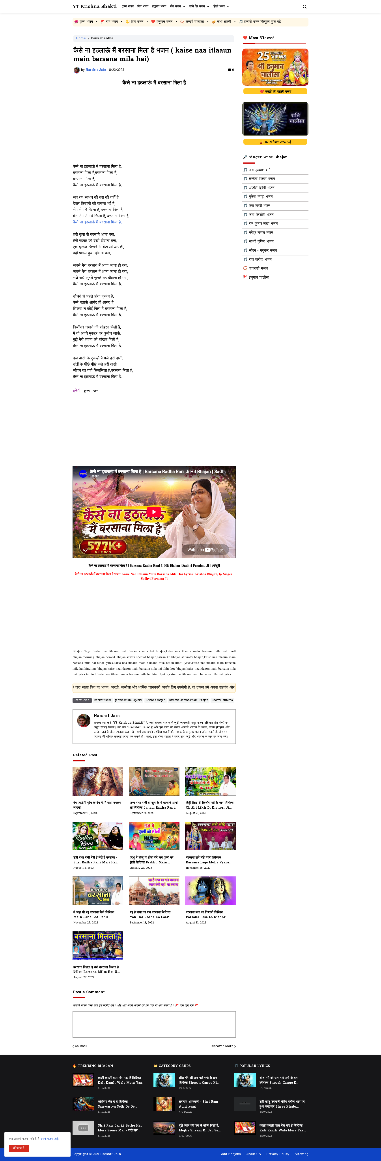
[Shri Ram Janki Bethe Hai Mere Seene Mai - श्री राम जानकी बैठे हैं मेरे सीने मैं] (83, 1128)
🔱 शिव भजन (74, 22)
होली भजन (219, 6)
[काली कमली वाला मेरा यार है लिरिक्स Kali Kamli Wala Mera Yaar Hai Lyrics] (83, 1080)
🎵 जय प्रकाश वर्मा (256, 170)
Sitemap (301, 1154)
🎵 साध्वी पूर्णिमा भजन (258, 241)
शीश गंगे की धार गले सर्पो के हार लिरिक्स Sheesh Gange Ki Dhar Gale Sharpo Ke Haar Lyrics (200, 1080)
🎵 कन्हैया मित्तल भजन (259, 179)
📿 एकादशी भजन (255, 268)
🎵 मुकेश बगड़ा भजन (258, 197)
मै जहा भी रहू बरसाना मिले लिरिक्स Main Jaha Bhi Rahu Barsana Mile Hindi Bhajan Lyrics (96, 915)
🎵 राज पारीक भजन (257, 259)
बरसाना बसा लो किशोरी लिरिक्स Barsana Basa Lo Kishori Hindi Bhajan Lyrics (206, 915)
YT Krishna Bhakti (95, 6)
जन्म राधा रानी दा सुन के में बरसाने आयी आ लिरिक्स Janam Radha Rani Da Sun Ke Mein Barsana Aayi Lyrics (153, 805)
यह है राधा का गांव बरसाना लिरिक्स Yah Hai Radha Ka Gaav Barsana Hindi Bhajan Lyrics (150, 915)
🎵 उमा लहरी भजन (256, 206)
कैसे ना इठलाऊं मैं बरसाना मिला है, (97, 222)
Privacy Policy (277, 1154)
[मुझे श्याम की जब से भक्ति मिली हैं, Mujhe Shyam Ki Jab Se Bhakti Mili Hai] (164, 1128)
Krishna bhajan (155, 700)
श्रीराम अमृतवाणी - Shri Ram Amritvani (198, 1104)
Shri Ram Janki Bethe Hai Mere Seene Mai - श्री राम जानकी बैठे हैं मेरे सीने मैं (120, 1128)
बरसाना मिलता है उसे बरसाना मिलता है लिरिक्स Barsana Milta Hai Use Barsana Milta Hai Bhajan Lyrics (97, 970)
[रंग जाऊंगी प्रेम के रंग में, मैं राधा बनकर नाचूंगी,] (98, 781)
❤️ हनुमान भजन (101, 22)
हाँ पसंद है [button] (18, 1148)
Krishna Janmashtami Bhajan (188, 700)
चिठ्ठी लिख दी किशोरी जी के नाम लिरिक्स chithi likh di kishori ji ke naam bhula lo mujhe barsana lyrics (209, 805)
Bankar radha (102, 39)
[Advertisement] (154, 127)
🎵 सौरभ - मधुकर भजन (260, 250)
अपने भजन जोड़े (49, 1139)
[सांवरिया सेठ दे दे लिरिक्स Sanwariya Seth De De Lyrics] (83, 1104)
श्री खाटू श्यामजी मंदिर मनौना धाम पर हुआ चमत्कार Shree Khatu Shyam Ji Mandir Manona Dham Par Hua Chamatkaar (282, 1104)
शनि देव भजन (197, 6)
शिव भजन (142, 6)
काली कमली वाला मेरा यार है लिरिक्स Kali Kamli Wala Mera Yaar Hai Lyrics (120, 1080)
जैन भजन (175, 6)
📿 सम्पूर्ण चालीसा (132, 22)
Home (81, 39)
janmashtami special (128, 700)
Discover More (222, 1046)
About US (253, 1154)
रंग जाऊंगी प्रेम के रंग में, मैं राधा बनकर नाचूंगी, (97, 805)
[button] (304, 6)
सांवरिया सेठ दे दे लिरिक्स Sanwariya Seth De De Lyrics (116, 1104)
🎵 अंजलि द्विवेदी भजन (259, 188)
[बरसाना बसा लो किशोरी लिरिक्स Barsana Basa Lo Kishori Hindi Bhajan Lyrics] (210, 890)
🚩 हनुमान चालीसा (256, 277)
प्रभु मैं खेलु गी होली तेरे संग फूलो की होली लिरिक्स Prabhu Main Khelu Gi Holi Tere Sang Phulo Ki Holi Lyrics (151, 860)
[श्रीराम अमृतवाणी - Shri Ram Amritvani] (164, 1104)
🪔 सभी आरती (161, 22)
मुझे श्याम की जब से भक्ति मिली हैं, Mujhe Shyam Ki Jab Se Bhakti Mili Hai (199, 1128)
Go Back (81, 1046)
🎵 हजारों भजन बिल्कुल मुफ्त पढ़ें (200, 22)
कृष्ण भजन (128, 6)
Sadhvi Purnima (222, 700)
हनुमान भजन (159, 6)
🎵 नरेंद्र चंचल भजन (258, 233)
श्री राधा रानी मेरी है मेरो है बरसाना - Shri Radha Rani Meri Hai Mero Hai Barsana (95, 860)
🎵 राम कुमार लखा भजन (260, 224)
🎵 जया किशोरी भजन (258, 215)
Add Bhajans (231, 1154)
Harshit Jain (107, 716)
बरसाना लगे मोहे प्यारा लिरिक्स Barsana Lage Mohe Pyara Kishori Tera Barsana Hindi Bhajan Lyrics (209, 860)
